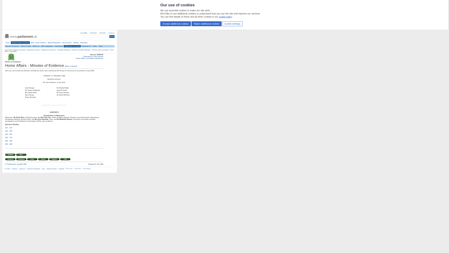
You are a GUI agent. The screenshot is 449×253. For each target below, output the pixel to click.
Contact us (111, 33)
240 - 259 (8, 134)
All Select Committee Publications (81, 50)
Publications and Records (48, 50)
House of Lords (26, 46)
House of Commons (12, 46)
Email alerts (93, 33)
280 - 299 (8, 141)
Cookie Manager (87, 168)
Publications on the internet (93, 56)
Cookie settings (232, 23)
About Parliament (54, 43)
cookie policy (225, 16)
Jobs (43, 168)
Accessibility (83, 33)
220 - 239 (8, 131)
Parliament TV (86, 46)
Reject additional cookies (206, 23)
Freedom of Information (33, 168)
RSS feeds (103, 33)
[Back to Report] (71, 66)
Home (7, 43)
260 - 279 (8, 137)
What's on (36, 46)
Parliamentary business (20, 43)
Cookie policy (77, 168)
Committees (59, 46)
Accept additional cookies (176, 23)
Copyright (61, 168)
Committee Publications (64, 50)
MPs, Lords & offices (38, 43)
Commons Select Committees (100, 50)
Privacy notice (69, 168)
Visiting (75, 43)
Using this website (51, 168)
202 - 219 (8, 128)
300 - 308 (8, 144)
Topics (101, 46)
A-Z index (7, 168)
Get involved (66, 43)
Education (84, 43)
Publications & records (72, 46)
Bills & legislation (47, 46)
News (95, 46)
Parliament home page (19, 50)
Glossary (14, 168)
